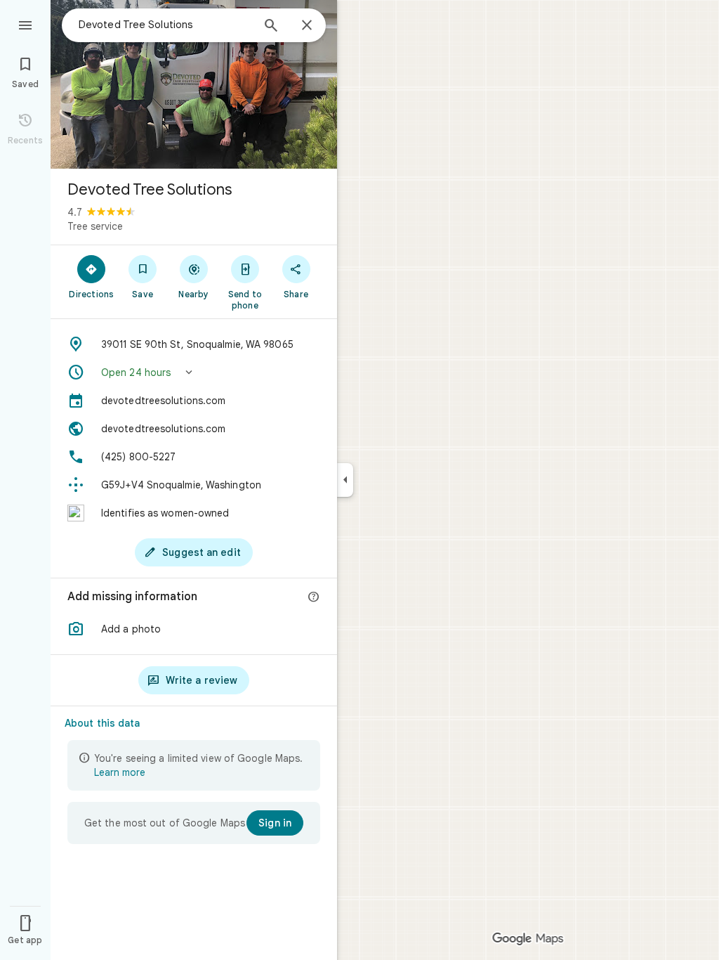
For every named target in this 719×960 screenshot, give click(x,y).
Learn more (119, 772)
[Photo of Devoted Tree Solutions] (194, 84)
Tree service (95, 226)
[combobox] (165, 24)
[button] (194, 372)
